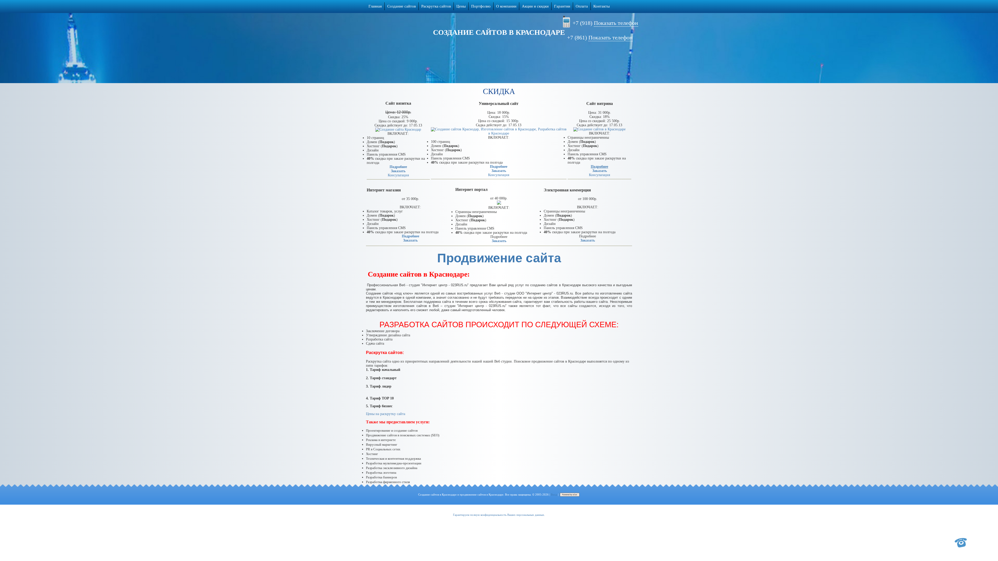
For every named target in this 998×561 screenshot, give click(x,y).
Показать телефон (616, 23)
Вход (554, 494)
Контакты (601, 6)
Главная (375, 6)
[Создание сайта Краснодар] (398, 129)
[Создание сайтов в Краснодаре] (599, 129)
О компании (506, 6)
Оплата (582, 6)
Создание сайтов (401, 6)
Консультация (398, 175)
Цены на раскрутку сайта (385, 414)
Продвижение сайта (499, 258)
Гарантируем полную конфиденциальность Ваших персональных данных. (499, 514)
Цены (461, 6)
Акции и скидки (535, 6)
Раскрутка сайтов (436, 6)
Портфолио (481, 6)
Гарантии (562, 6)
